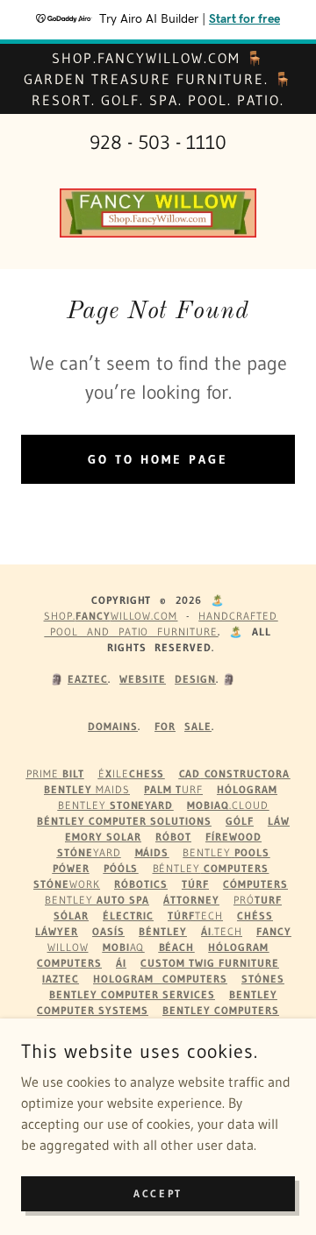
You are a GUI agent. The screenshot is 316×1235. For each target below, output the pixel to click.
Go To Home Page (158, 459)
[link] (158, 213)
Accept (157, 1193)
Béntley (211, 868)
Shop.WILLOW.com (111, 615)
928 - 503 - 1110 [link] (158, 142)
